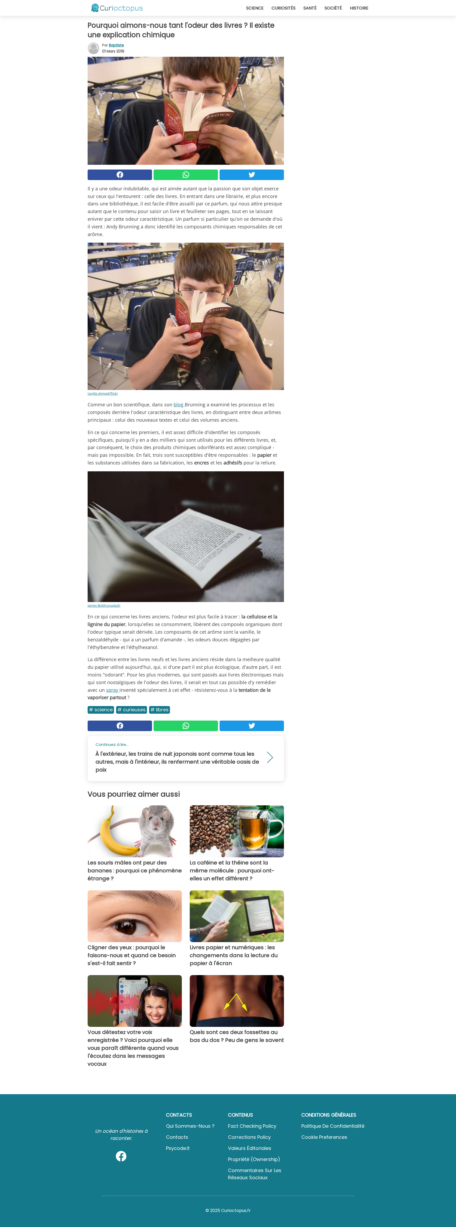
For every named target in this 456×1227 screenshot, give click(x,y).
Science (255, 8)
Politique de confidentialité (332, 1126)
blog (179, 404)
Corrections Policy (249, 1137)
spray (113, 690)
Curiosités (284, 8)
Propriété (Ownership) (254, 1159)
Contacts (177, 1137)
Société (333, 8)
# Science (101, 709)
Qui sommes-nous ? (190, 1126)
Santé (310, 8)
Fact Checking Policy (252, 1126)
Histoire (359, 8)
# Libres (159, 709)
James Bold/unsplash (104, 605)
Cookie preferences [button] (324, 1137)
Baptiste (116, 45)
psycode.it (178, 1148)
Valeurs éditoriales (249, 1148)
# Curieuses (131, 709)
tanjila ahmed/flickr (103, 393)
